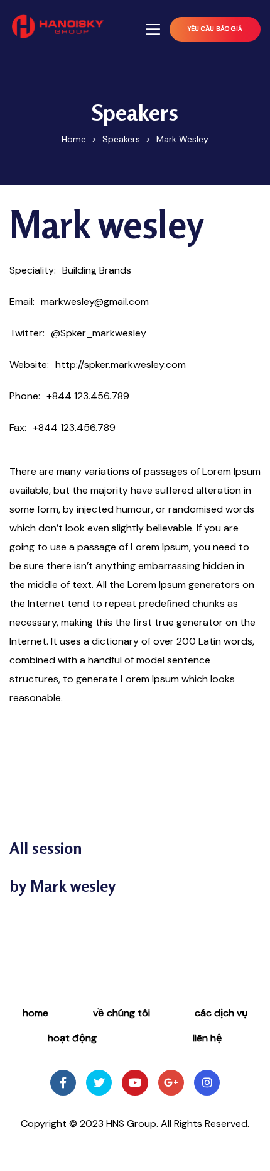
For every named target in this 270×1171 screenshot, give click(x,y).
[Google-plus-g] (171, 1083)
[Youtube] (135, 1083)
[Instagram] (207, 1083)
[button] (215, 29)
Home (35, 1012)
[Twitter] (99, 1083)
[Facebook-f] (63, 1083)
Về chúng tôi (121, 1012)
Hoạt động (72, 1038)
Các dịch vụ (221, 1012)
